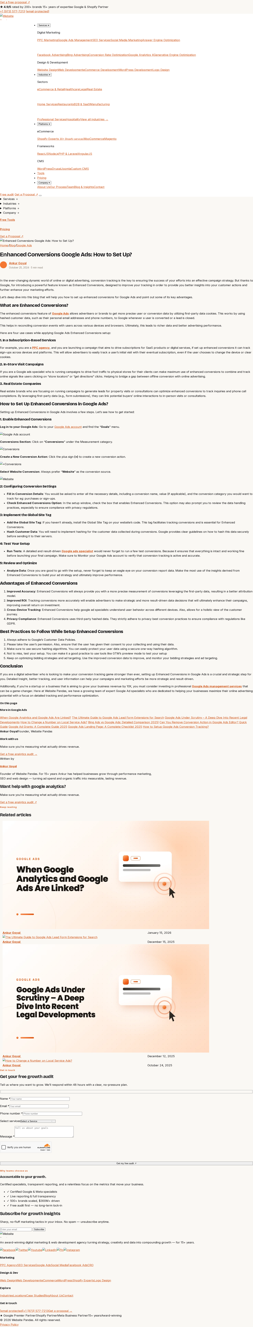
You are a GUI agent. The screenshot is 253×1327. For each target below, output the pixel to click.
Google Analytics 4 (141, 55)
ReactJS (43, 153)
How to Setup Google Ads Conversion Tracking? (176, 726)
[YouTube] (35, 1250)
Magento (110, 138)
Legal (83, 89)
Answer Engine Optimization (161, 40)
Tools (40, 173)
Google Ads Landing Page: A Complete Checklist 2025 (105, 726)
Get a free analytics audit (18, 802)
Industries (44, 74)
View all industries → (94, 119)
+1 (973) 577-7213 (12, 11)
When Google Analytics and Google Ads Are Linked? (35, 717)
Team (70, 187)
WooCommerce (93, 138)
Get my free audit (126, 1163)
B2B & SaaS (82, 104)
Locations (19, 1295)
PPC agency (41, 347)
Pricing (41, 178)
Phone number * (11, 1113)
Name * (5, 1098)
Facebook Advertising (52, 55)
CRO (90, 1265)
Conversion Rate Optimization (108, 55)
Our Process (58, 187)
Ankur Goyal (18, 263)
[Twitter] (22, 1250)
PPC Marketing (47, 40)
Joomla (66, 168)
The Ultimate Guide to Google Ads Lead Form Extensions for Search (118, 717)
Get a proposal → (60, 1311)
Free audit (7, 194)
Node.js (54, 153)
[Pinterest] (60, 1250)
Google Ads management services (217, 686)
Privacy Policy (9, 1324)
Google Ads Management (75, 40)
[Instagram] (72, 1250)
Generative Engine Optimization (175, 55)
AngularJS (85, 153)
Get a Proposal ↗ (11, 236)
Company (44, 182)
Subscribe (39, 1229)
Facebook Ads (77, 1265)
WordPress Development (136, 70)
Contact (99, 187)
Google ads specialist (77, 551)
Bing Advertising (78, 55)
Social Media (59, 1265)
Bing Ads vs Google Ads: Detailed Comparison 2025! (123, 722)
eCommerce (49, 1280)
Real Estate (94, 89)
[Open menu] (40, 195)
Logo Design (161, 70)
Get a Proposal (26, 194)
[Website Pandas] (126, 17)
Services (44, 25)
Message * (7, 1136)
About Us (43, 187)
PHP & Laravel (68, 153)
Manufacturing (100, 104)
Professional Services (51, 119)
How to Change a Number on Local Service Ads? (53, 722)
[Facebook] (8, 1250)
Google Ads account (68, 427)
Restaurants (66, 104)
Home (4, 245)
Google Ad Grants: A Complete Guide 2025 (38, 726)
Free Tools (7, 219)
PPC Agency (8, 1265)
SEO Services (101, 40)
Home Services (47, 104)
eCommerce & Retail (51, 89)
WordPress (44, 168)
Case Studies (35, 1295)
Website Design (47, 70)
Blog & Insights (84, 187)
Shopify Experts (60, 138)
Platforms (44, 124)
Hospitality (73, 119)
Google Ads (24, 245)
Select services (10, 1121)
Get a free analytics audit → (18, 754)
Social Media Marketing (126, 40)
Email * (4, 1106)
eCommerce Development (101, 70)
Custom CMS (80, 168)
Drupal (56, 168)
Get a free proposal (15, 2)
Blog (12, 245)
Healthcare (72, 89)
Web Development (70, 70)
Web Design (8, 1280)
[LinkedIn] (49, 1250)
